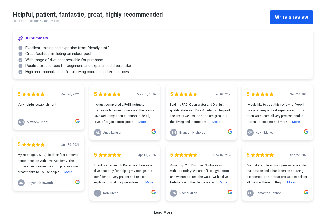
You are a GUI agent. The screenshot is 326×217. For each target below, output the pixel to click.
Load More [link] (163, 212)
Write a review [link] (291, 17)
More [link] (68, 172)
